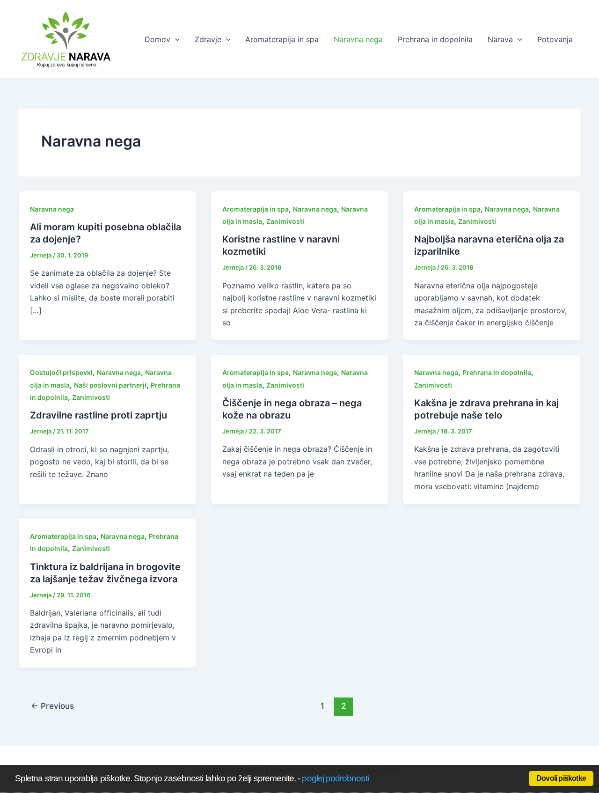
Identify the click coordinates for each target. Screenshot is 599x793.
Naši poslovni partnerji (110, 385)
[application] (175, 39)
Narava (500, 39)
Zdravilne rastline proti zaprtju (98, 415)
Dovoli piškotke (561, 778)
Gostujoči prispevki (61, 372)
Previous (52, 706)
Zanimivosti (285, 221)
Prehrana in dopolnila (435, 39)
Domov (157, 39)
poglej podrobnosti (335, 778)
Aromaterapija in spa (282, 39)
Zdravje (208, 39)
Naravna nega (358, 39)
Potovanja (555, 39)
